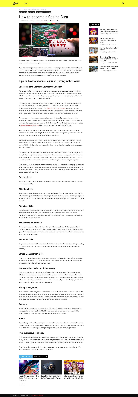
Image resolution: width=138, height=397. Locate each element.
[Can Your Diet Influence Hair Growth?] (93, 50)
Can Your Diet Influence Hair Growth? (109, 49)
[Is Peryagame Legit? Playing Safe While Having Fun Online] (74, 367)
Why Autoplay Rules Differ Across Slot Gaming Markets (109, 30)
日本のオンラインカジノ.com (56, 108)
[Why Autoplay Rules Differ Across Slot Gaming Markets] (93, 31)
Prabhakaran (24, 20)
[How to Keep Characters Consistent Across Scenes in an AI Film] (93, 59)
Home (26, 3)
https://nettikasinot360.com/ (29, 125)
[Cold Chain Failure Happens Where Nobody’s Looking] (93, 69)
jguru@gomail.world (37, 395)
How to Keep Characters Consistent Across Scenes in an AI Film (109, 59)
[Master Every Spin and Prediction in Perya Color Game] (93, 40)
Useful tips (48, 12)
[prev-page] (20, 384)
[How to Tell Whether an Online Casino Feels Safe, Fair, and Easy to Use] (29, 367)
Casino (25, 12)
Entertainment (31, 12)
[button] (123, 3)
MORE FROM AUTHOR (40, 356)
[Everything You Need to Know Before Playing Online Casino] (51, 367)
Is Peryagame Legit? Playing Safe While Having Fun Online (73, 377)
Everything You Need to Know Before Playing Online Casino (51, 377)
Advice (26, 9)
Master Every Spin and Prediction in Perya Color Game (108, 40)
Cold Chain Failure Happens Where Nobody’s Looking (109, 67)
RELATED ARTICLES (25, 356)
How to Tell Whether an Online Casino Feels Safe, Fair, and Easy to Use (29, 378)
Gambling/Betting (40, 12)
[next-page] (23, 384)
